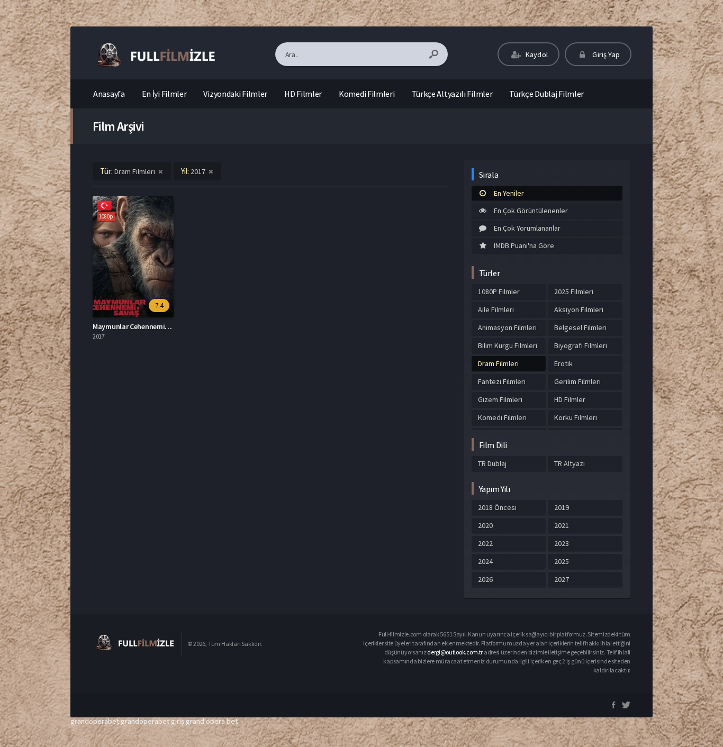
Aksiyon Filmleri (578, 309)
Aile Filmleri (496, 309)
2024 (485, 561)
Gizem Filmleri (500, 399)
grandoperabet (94, 721)
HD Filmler (303, 93)
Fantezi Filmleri (502, 381)
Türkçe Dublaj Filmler (546, 93)
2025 (561, 561)
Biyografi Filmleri (580, 345)
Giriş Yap (605, 54)
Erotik (563, 363)
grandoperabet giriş (152, 721)
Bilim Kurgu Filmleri (507, 345)
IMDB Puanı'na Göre (524, 245)
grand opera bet (212, 721)
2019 (561, 507)
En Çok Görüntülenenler (531, 210)
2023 (561, 543)
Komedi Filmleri (367, 93)
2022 (485, 543)
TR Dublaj (492, 463)
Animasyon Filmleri (507, 327)
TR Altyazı (569, 463)
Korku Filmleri (575, 417)
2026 (485, 579)
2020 (485, 525)
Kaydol (536, 54)
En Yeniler (509, 193)
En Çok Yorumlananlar (527, 228)
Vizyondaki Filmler (235, 93)
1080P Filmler (499, 291)
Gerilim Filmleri (577, 381)
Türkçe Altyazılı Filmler (452, 93)
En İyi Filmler (164, 93)
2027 (561, 579)
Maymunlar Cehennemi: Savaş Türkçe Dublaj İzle (169, 326)
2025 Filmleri (573, 291)
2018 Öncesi (497, 507)
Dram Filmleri (498, 363)
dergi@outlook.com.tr (455, 652)
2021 (561, 525)
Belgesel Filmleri (580, 327)
